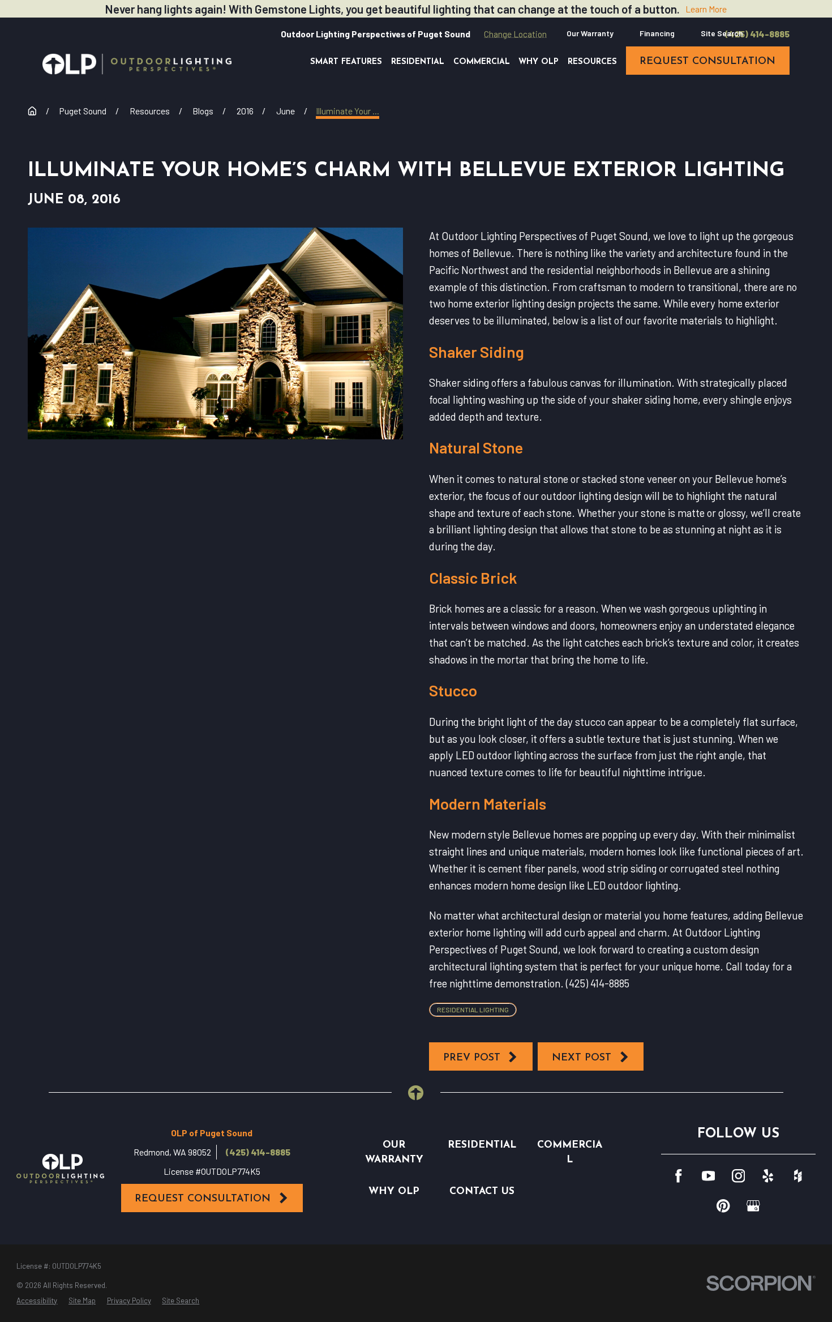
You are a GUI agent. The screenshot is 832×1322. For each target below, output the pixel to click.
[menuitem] (36, 1301)
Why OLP (393, 1191)
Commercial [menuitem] (481, 62)
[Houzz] (798, 1176)
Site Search (722, 33)
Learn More (706, 8)
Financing (657, 33)
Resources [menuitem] (592, 62)
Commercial (569, 1152)
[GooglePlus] (753, 1206)
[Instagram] (738, 1176)
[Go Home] (32, 110)
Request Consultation (203, 1198)
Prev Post (471, 1058)
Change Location (515, 33)
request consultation (707, 61)
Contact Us (481, 1191)
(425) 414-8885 (757, 33)
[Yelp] (768, 1176)
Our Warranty (590, 33)
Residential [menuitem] (417, 62)
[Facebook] (678, 1176)
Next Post (581, 1058)
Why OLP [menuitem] (538, 62)
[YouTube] (708, 1176)
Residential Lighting (473, 1009)
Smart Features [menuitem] (346, 62)
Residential (482, 1145)
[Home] (136, 64)
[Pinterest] (723, 1206)
